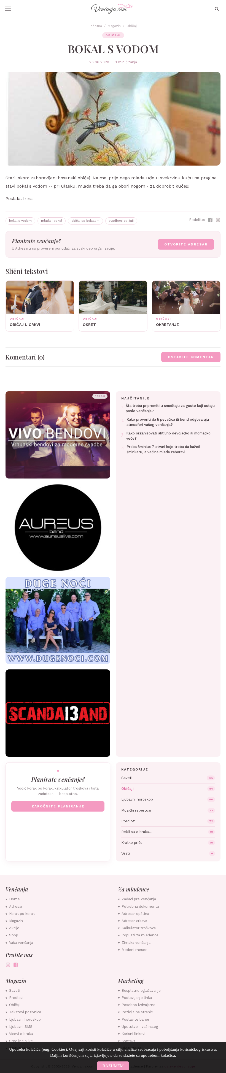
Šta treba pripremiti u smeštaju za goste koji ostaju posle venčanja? (170, 408)
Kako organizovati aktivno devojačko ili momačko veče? (168, 435)
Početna (95, 26)
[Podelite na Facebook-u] (210, 219)
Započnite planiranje (58, 806)
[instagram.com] (8, 964)
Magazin (114, 26)
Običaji (132, 26)
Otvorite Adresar (186, 244)
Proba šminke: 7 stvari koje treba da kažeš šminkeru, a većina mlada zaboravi (163, 449)
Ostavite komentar (191, 357)
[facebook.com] (15, 964)
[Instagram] (218, 219)
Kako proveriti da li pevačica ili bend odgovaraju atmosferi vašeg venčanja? (168, 422)
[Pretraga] (216, 9)
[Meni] (8, 9)
